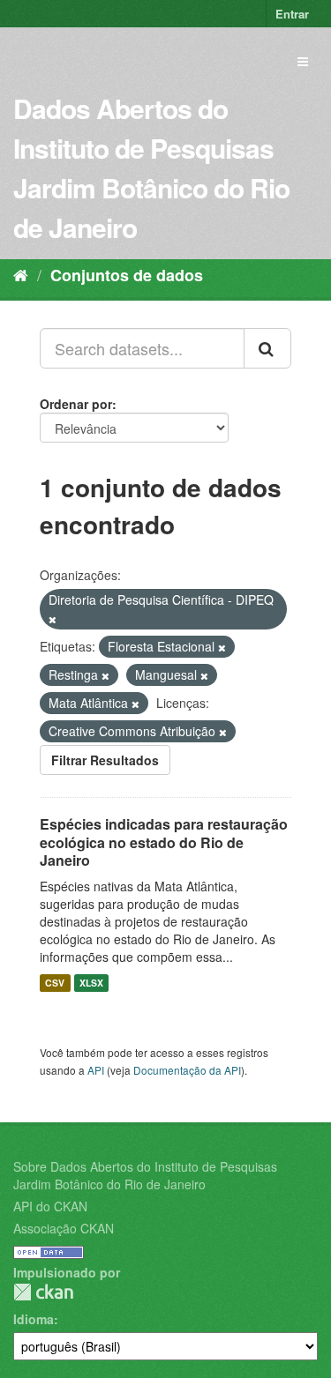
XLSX (91, 982)
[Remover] (52, 619)
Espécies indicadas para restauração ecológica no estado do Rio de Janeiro (164, 842)
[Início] (20, 274)
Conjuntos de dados (126, 275)
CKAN (43, 1292)
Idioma (33, 1319)
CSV (54, 982)
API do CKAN (50, 1206)
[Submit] (267, 348)
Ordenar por (76, 404)
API (95, 1069)
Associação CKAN (63, 1228)
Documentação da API (187, 1069)
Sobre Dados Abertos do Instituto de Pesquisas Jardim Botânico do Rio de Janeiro (145, 1175)
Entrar (292, 13)
